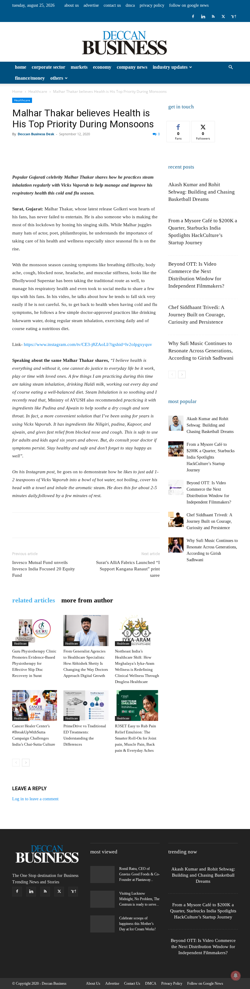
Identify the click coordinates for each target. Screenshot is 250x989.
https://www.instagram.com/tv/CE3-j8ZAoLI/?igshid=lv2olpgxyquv (88, 344)
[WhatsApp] (60, 148)
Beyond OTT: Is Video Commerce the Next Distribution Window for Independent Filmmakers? (203, 946)
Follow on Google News (189, 5)
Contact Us (112, 5)
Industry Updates (170, 67)
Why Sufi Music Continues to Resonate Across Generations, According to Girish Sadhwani (201, 350)
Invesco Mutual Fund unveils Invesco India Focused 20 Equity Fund (43, 569)
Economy (102, 67)
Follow (203, 125)
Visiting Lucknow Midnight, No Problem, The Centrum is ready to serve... (139, 899)
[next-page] (26, 762)
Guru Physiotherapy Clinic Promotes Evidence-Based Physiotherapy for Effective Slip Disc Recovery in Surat (34, 663)
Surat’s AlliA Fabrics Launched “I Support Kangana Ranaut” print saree (128, 569)
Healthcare (37, 91)
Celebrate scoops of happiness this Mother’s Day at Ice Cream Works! (137, 923)
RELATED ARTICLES (33, 600)
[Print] (116, 148)
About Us (71, 5)
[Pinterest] (46, 148)
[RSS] (213, 16)
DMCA (130, 5)
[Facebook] (193, 16)
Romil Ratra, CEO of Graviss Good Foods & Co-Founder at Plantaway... (139, 874)
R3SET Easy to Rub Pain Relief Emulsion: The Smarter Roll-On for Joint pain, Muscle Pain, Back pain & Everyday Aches (135, 738)
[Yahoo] (233, 16)
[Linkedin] (203, 16)
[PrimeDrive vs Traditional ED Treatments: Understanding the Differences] (85, 705)
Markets (79, 67)
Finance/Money (30, 78)
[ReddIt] (88, 148)
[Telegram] (144, 148)
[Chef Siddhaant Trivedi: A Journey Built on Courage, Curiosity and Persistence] (176, 519)
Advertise (91, 5)
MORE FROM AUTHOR (87, 600)
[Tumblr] (130, 148)
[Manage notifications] (236, 975)
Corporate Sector (48, 67)
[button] (230, 67)
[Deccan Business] (125, 42)
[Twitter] (223, 16)
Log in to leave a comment (35, 799)
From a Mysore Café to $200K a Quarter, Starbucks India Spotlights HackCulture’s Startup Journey (210, 457)
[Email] (102, 148)
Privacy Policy (152, 5)
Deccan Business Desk (36, 134)
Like (178, 125)
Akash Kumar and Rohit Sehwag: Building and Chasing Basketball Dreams (201, 192)
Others (56, 78)
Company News (132, 67)
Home (20, 67)
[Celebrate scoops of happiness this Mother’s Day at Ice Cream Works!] (102, 924)
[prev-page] (16, 762)
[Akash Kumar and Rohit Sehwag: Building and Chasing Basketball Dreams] (176, 423)
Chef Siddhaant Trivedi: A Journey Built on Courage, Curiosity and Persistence (196, 314)
